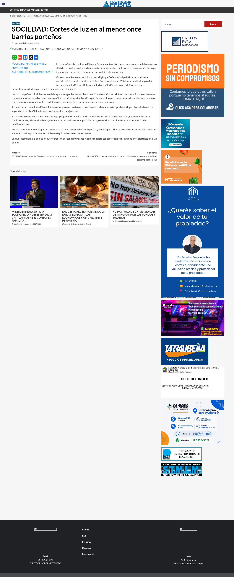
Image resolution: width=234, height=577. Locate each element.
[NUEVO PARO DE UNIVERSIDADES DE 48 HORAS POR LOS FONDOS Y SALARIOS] (134, 192)
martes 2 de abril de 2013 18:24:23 (26, 43)
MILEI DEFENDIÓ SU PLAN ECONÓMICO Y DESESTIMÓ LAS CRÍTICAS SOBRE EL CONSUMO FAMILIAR (32, 216)
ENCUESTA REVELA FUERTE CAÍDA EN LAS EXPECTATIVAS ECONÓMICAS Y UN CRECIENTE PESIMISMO (83, 216)
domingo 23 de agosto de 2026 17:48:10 (27, 224)
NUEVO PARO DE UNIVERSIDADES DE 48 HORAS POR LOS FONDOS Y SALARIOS (134, 214)
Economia (75, 204)
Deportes (86, 548)
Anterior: (45, 154)
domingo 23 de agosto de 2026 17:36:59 (77, 224)
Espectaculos (88, 554)
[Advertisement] (192, 497)
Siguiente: (122, 156)
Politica (24, 204)
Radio (85, 535)
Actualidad (16, 23)
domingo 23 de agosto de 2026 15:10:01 (128, 221)
